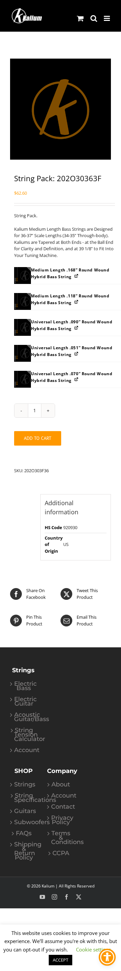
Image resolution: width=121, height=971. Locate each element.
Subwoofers (24, 822)
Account (24, 750)
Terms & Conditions (61, 837)
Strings (24, 784)
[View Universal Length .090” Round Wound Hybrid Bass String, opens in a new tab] (77, 327)
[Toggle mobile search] (93, 18)
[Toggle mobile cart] (80, 18)
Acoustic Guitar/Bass (24, 717)
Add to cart (37, 438)
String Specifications (24, 798)
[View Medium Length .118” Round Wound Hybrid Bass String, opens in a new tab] (77, 301)
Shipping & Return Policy (24, 851)
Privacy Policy (61, 820)
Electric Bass (24, 686)
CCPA (60, 853)
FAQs (24, 833)
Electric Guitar (24, 701)
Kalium (48, 886)
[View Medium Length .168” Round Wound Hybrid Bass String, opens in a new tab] (77, 275)
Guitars (24, 811)
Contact (61, 807)
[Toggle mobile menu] (107, 18)
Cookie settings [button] (93, 949)
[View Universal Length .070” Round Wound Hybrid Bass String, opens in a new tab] (77, 379)
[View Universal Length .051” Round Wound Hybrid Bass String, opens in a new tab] (77, 353)
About (60, 784)
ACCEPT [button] (60, 960)
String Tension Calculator (24, 734)
